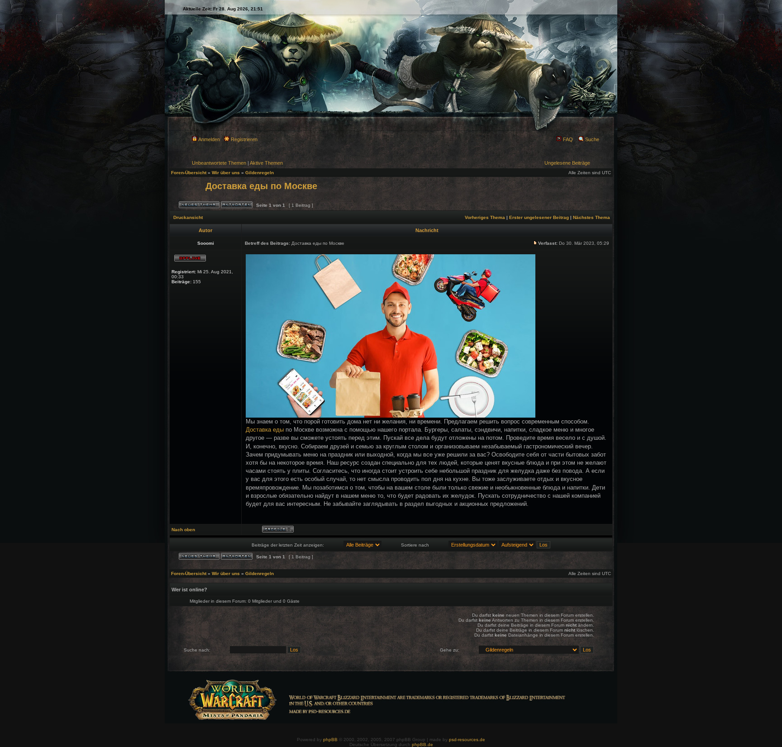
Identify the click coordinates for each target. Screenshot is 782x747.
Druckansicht (188, 217)
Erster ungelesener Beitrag (539, 217)
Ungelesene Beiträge (567, 163)
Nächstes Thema (591, 217)
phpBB (330, 739)
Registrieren (243, 139)
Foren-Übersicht (188, 172)
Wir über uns (226, 172)
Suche (591, 139)
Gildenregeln (259, 172)
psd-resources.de (467, 739)
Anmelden (208, 139)
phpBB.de (422, 744)
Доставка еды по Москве (261, 186)
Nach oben (183, 529)
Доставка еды (265, 429)
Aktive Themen (266, 163)
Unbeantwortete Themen (219, 163)
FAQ (567, 139)
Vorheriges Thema (485, 217)
